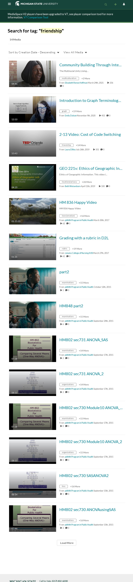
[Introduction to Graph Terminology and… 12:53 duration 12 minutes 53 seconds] (32, 109)
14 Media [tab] (15, 39)
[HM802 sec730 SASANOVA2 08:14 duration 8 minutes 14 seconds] (32, 484)
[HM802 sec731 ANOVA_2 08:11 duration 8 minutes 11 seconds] (32, 382)
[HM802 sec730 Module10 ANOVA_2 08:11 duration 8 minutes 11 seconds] (32, 450)
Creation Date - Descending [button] (32, 52)
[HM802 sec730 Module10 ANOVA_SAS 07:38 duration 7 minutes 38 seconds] (32, 416)
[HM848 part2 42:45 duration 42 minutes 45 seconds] (32, 314)
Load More (66, 542)
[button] (10, 4)
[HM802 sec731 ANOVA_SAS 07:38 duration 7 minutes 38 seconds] (32, 348)
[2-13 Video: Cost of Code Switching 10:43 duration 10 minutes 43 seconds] (32, 143)
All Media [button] (73, 52)
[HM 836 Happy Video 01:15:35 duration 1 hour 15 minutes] (32, 211)
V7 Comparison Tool (36, 17)
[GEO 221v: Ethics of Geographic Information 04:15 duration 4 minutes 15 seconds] (32, 177)
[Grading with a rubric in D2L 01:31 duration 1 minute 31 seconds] (32, 246)
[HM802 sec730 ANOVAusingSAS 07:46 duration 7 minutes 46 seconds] (32, 518)
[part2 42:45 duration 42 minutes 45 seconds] (32, 280)
